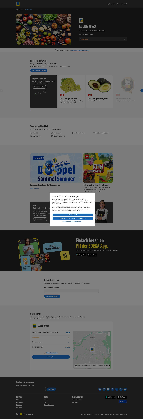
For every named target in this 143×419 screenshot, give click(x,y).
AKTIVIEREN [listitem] (72, 215)
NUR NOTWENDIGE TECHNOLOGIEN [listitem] (72, 218)
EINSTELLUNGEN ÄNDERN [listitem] (71, 222)
